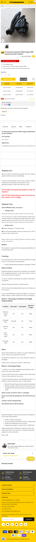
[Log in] (31, 2)
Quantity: (3, 72)
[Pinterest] (12, 524)
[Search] (29, 2)
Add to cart (8, 79)
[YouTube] (21, 524)
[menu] (2, 2)
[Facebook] (3, 524)
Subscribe (29, 519)
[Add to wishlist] (33, 79)
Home (2, 6)
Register (4, 111)
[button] (23, 79)
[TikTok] (16, 524)
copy (33, 56)
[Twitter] (25, 524)
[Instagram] (7, 524)
